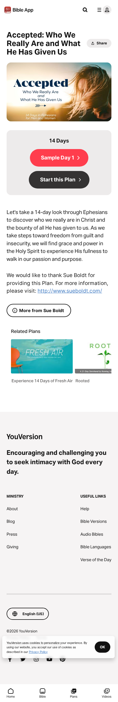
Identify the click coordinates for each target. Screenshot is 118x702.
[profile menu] (103, 9)
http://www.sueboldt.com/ (70, 291)
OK (102, 647)
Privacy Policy (38, 651)
